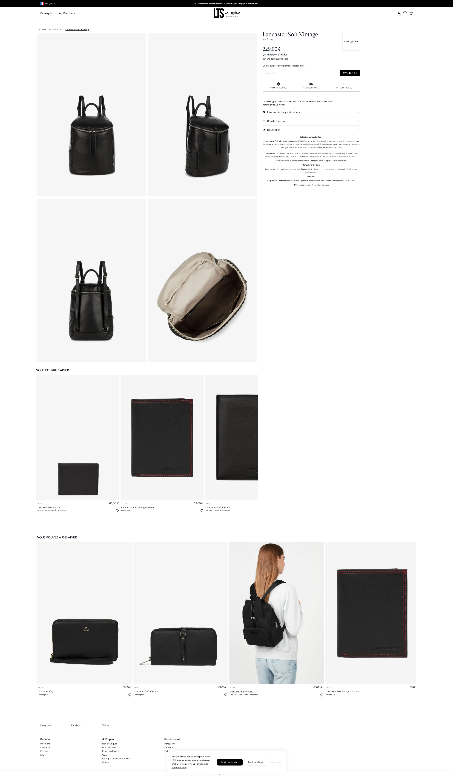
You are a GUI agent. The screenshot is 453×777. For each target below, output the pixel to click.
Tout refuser (256, 762)
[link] (77, 437)
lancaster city (46, 691)
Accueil (42, 29)
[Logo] (226, 13)
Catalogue (46, 13)
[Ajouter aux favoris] (117, 510)
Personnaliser (276, 762)
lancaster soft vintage (77, 29)
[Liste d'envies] (405, 13)
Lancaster (293, 141)
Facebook (76, 725)
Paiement (45, 743)
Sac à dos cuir (55, 29)
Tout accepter (230, 762)
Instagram (45, 725)
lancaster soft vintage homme (138, 507)
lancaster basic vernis (242, 691)
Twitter (106, 725)
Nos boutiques (109, 743)
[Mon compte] (399, 13)
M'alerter (350, 73)
